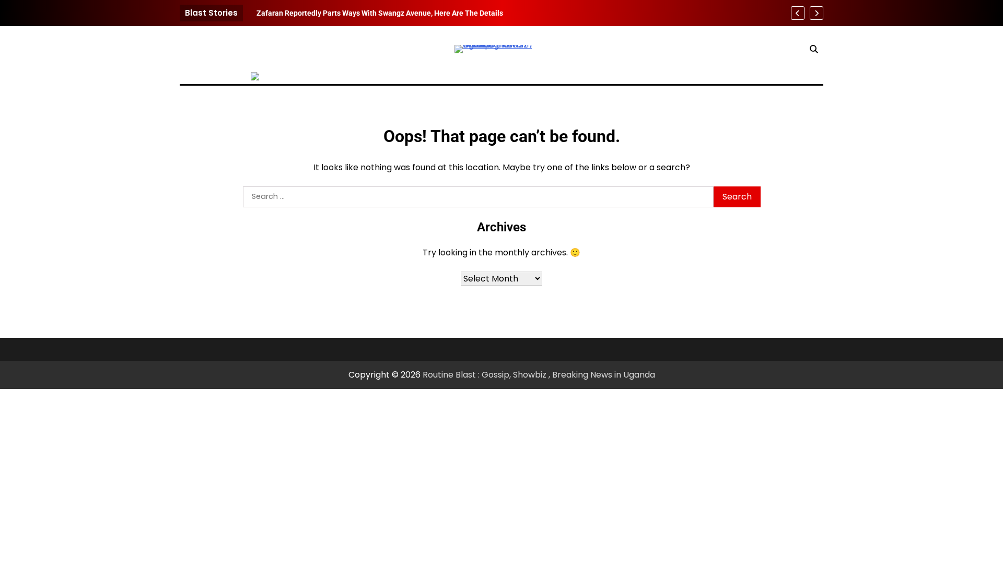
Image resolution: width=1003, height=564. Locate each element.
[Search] (813, 49)
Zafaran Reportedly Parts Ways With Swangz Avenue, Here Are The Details (379, 13)
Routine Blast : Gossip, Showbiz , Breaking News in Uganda (539, 375)
